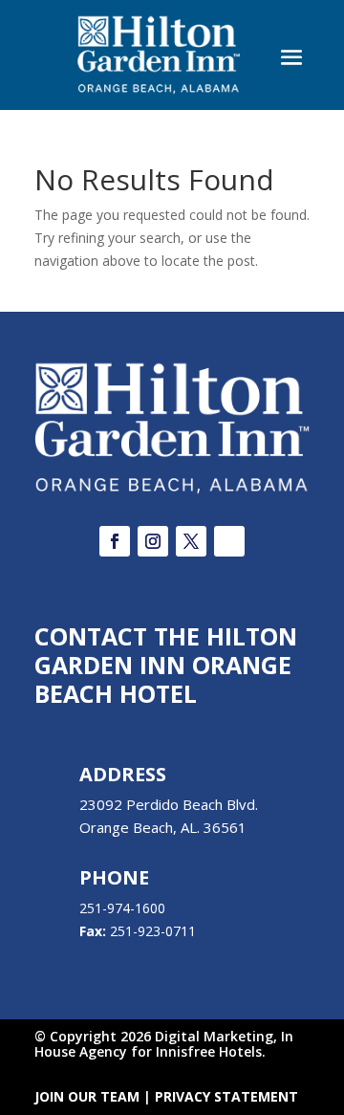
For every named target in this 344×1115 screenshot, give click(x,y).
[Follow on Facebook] (114, 541)
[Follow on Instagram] (153, 541)
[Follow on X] (191, 541)
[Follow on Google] (229, 541)
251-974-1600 (122, 908)
